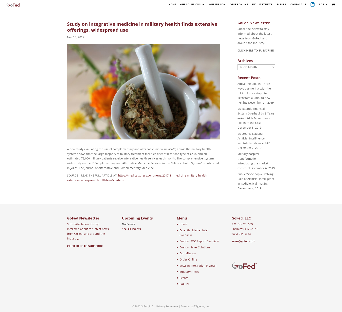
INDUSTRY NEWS (262, 4)
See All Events (131, 229)
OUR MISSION (217, 4)
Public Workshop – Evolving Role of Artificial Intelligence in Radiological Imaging (256, 178)
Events (184, 278)
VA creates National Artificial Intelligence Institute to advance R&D (254, 138)
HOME (172, 4)
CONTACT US (298, 4)
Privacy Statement (167, 306)
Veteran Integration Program (198, 265)
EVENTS (281, 4)
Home (183, 224)
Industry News (189, 272)
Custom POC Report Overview (199, 241)
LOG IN (323, 4)
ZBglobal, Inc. (202, 306)
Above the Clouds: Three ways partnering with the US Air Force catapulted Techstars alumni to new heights (254, 93)
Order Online (188, 259)
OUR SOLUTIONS (190, 4)
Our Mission (188, 253)
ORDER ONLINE (239, 4)
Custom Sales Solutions (195, 247)
